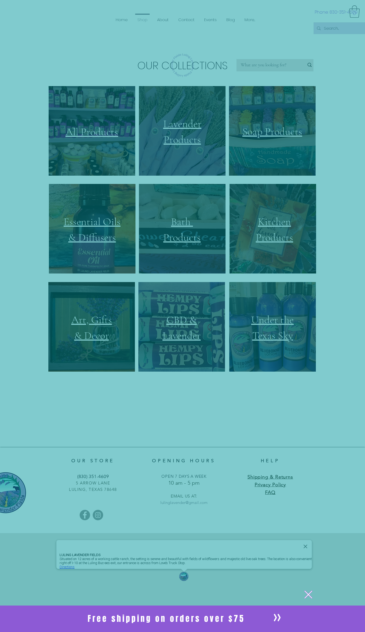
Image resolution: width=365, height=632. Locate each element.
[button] (308, 595)
